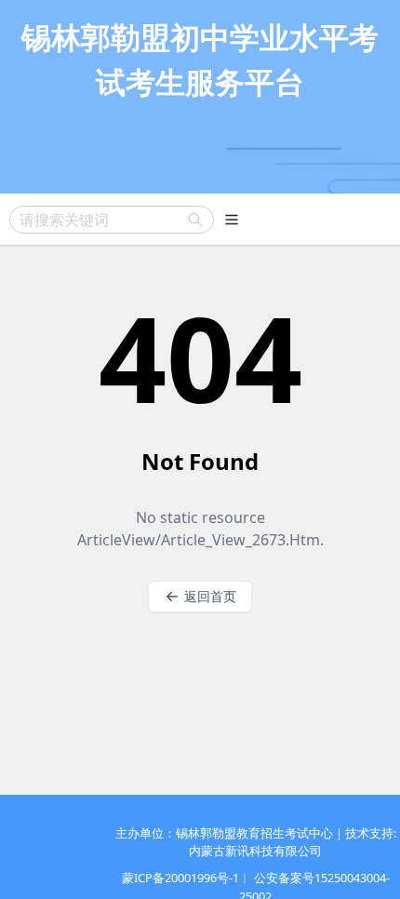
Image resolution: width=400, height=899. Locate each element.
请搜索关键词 (64, 219)
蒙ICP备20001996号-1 (180, 877)
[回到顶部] (359, 858)
